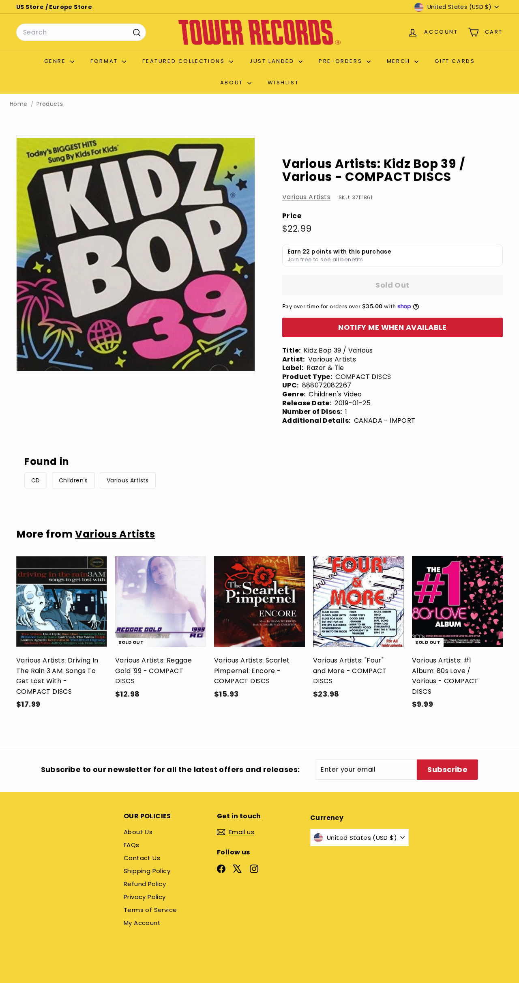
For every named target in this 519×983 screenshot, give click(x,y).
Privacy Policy (145, 897)
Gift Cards (455, 61)
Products (49, 104)
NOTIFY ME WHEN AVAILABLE (392, 327)
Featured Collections (184, 61)
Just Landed (272, 61)
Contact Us (142, 858)
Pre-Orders (342, 61)
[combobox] (81, 32)
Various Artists (306, 197)
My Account (142, 922)
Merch (400, 61)
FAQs (131, 845)
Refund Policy (145, 884)
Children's (73, 480)
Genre (56, 61)
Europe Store (70, 7)
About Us (138, 832)
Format (105, 61)
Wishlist (283, 82)
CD (35, 480)
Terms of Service (150, 910)
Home (19, 104)
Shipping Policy (147, 871)
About (233, 82)
